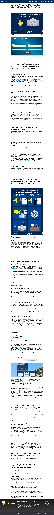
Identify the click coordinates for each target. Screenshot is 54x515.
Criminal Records (36, 504)
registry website (29, 417)
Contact (34, 506)
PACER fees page (22, 350)
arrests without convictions (28, 114)
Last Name (29, 44)
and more (15, 164)
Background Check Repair (20, 10)
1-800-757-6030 (46, 501)
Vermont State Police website (22, 284)
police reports (37, 122)
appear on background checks (16, 123)
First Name (14, 44)
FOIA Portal (21, 381)
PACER (32, 343)
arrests (19, 122)
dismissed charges (30, 122)
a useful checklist (26, 160)
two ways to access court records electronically (26, 319)
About (34, 505)
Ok (45, 513)
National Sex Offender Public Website (17, 415)
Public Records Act (14, 294)
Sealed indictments (19, 80)
